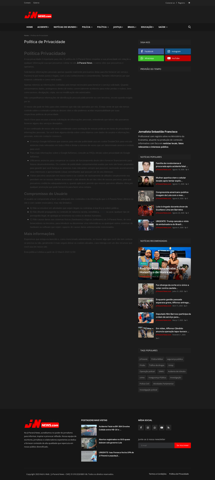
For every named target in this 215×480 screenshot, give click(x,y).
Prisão (142, 365)
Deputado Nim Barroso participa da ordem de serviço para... (173, 315)
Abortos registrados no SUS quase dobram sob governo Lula (114, 441)
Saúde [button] (162, 27)
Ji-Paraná (143, 359)
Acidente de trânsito (177, 371)
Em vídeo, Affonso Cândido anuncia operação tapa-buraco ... (172, 330)
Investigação (175, 377)
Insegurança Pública (157, 377)
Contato (27, 2)
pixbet (103, 212)
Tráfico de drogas (156, 365)
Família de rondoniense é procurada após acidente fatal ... (172, 164)
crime (142, 377)
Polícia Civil (144, 383)
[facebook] (141, 427)
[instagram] (148, 427)
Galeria (36, 2)
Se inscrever (183, 445)
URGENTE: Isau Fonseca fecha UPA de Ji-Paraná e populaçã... (116, 454)
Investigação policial (148, 389)
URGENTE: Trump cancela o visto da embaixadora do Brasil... (172, 222)
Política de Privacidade (179, 474)
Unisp (170, 365)
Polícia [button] (86, 27)
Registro (181, 3)
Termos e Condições (157, 474)
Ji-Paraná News (84, 63)
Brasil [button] (131, 27)
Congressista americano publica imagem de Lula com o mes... (172, 193)
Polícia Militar (157, 359)
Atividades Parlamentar (163, 383)
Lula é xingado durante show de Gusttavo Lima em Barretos (172, 208)
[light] (189, 3)
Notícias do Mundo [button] (65, 27)
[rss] (168, 427)
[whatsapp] (155, 427)
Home (29, 27)
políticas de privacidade (47, 114)
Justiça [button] (117, 27)
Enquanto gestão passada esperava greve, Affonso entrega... (173, 301)
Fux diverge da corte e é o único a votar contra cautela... (172, 286)
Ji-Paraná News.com (163, 169)
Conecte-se (170, 3)
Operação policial (147, 371)
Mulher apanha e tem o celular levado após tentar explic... (171, 179)
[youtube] (161, 427)
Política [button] (102, 27)
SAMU (161, 371)
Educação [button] (146, 27)
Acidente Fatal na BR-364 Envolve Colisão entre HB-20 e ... (114, 428)
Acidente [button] (42, 27)
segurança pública (175, 359)
